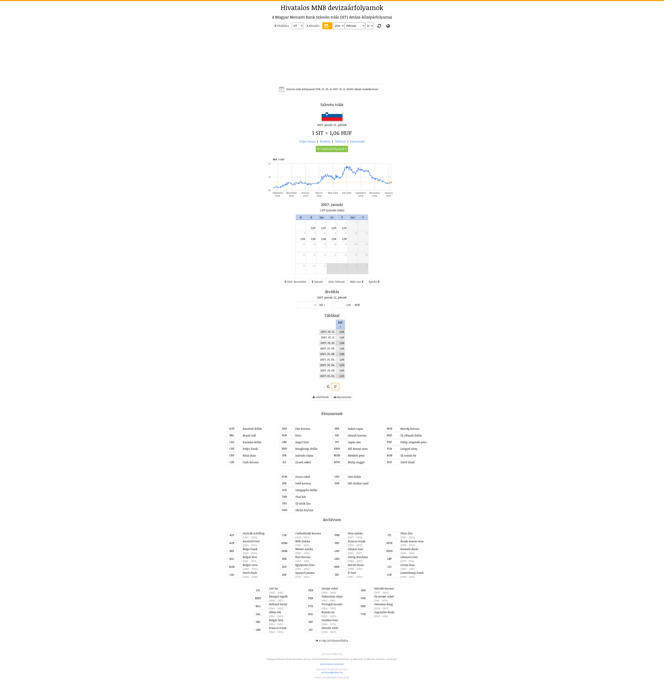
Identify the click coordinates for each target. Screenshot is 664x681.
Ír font (352, 573)
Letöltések (322, 397)
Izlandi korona (357, 435)
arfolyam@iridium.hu (332, 672)
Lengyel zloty (408, 449)
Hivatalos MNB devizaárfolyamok (332, 7)
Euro (298, 435)
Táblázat (340, 141)
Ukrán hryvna (304, 510)
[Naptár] (327, 25)
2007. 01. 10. (327, 343)
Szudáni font (330, 620)
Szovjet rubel (330, 588)
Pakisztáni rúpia (332, 596)
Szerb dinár (407, 462)
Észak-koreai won (412, 541)
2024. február (336, 282)
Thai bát (300, 497)
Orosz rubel (302, 477)
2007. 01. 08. (327, 354)
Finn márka (355, 533)
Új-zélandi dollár (411, 435)
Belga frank (250, 549)
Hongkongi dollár (306, 449)
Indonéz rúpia (304, 455)
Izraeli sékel (303, 462)
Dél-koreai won (358, 449)
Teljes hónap (307, 141)
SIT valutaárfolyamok (331, 149)
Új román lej (408, 455)
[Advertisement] (197, 58)
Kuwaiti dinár (409, 549)
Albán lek (275, 612)
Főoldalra (282, 26)
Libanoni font (409, 557)
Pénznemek (357, 141)
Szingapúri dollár (306, 490)
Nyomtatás (344, 397)
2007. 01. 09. (327, 348)
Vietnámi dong (383, 604)
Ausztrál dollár (252, 429)
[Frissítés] (379, 25)
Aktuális (313, 26)
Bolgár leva (250, 557)
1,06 (344, 228)
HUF (357, 305)
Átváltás (325, 141)
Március (356, 282)
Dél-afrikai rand (358, 483)
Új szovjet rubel (384, 596)
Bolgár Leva (250, 565)
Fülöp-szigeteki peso (413, 442)
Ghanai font (355, 549)
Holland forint (278, 604)
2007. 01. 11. (328, 337)
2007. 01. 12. (328, 332)
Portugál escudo (332, 604)
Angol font (302, 442)
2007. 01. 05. (327, 359)
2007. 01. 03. (327, 370)
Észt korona (303, 557)
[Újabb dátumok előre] (335, 386)
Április (373, 282)
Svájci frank (250, 449)
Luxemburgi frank (412, 573)
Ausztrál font (251, 541)
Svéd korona (303, 483)
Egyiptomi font (305, 565)
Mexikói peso (356, 455)
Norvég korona (409, 429)
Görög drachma (358, 557)
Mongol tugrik (278, 596)
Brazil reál (249, 435)
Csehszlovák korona (308, 533)
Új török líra (303, 503)
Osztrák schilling (254, 533)
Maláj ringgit (356, 462)
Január (318, 282)
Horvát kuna (356, 565)
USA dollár (354, 477)
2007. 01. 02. (327, 376)
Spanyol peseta (305, 573)
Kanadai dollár (252, 442)
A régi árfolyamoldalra (333, 640)
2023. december (296, 282)
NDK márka (302, 541)
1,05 (313, 228)
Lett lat (273, 588)
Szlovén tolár (330, 628)
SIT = (322, 305)
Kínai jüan (249, 455)
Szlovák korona (384, 588)
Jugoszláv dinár (384, 612)
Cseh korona (251, 462)
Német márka (304, 549)
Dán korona (302, 429)
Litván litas (407, 565)
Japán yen (354, 442)
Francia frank (356, 541)
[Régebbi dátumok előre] (328, 386)
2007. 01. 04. (327, 365)
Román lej (328, 612)
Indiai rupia (355, 429)
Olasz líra (406, 533)
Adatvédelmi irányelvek (332, 664)
